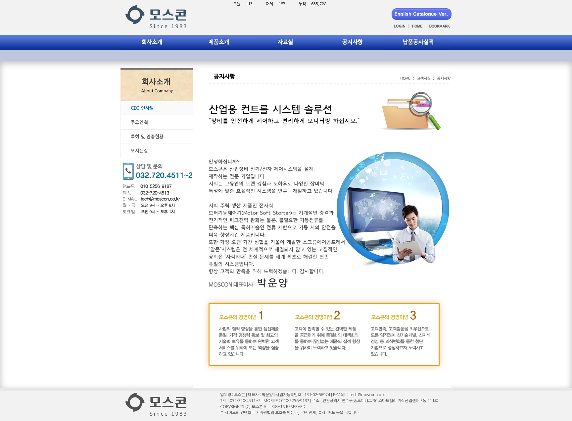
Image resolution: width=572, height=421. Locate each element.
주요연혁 (139, 122)
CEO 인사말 (142, 108)
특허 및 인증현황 (147, 136)
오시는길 (139, 151)
